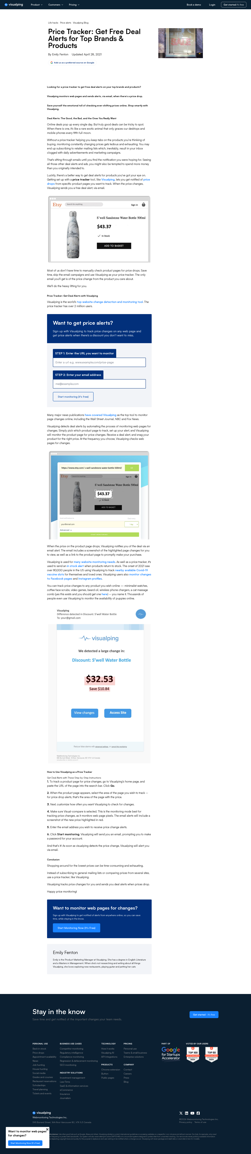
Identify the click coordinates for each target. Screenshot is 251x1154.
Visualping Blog (80, 22)
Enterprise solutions (134, 1056)
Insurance (65, 1094)
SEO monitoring (68, 1064)
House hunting (40, 1069)
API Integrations (109, 1056)
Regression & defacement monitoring (79, 1060)
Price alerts (65, 22)
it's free (234, 4)
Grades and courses (43, 1077)
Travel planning (40, 1089)
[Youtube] (192, 1113)
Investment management (72, 1077)
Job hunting (39, 1064)
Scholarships (39, 1085)
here (104, 594)
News (35, 1060)
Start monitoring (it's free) (73, 396)
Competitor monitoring (71, 1048)
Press (126, 1077)
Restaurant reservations (44, 1081)
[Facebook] (198, 1113)
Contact (128, 1069)
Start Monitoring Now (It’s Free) (76, 927)
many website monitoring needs (94, 562)
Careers (128, 1073)
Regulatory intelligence (71, 1052)
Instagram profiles (90, 578)
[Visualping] (14, 4)
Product (35, 4)
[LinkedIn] (186, 1113)
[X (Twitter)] (181, 1113)
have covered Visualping (100, 415)
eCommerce (66, 1089)
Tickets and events (42, 1093)
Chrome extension (110, 1069)
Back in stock (39, 1048)
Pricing (73, 4)
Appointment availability (44, 1056)
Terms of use (200, 1122)
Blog (126, 1081)
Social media (39, 1073)
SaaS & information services (74, 1085)
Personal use (130, 1048)
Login (212, 4)
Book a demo (194, 4)
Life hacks (53, 22)
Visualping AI (107, 1052)
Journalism (65, 1098)
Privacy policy (185, 1122)
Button (104, 1073)
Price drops (38, 1052)
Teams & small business (135, 1052)
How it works (107, 1048)
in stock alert (75, 566)
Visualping (108, 179)
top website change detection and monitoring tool (110, 302)
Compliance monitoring (72, 1056)
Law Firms (65, 1081)
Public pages (107, 1077)
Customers (54, 4)
